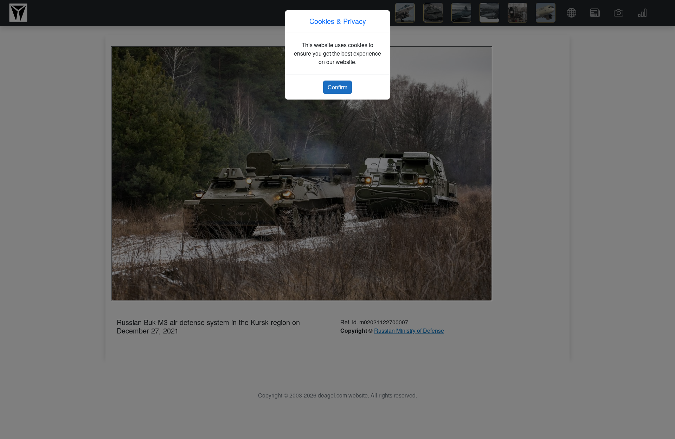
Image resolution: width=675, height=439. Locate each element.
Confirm (337, 87)
